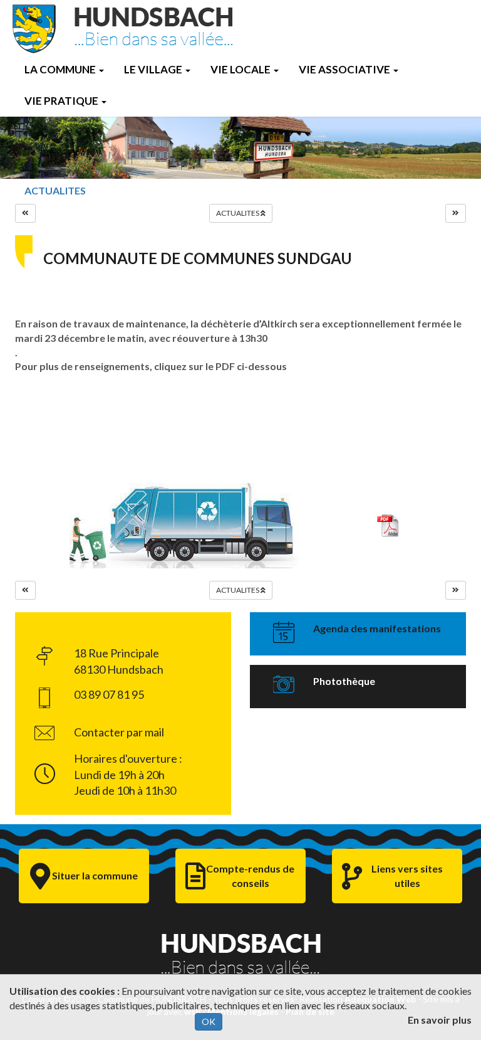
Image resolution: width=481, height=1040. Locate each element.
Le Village (153, 69)
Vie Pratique (61, 100)
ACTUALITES (55, 190)
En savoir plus (440, 1020)
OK (208, 1021)
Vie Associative (344, 69)
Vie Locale (240, 69)
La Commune (60, 69)
